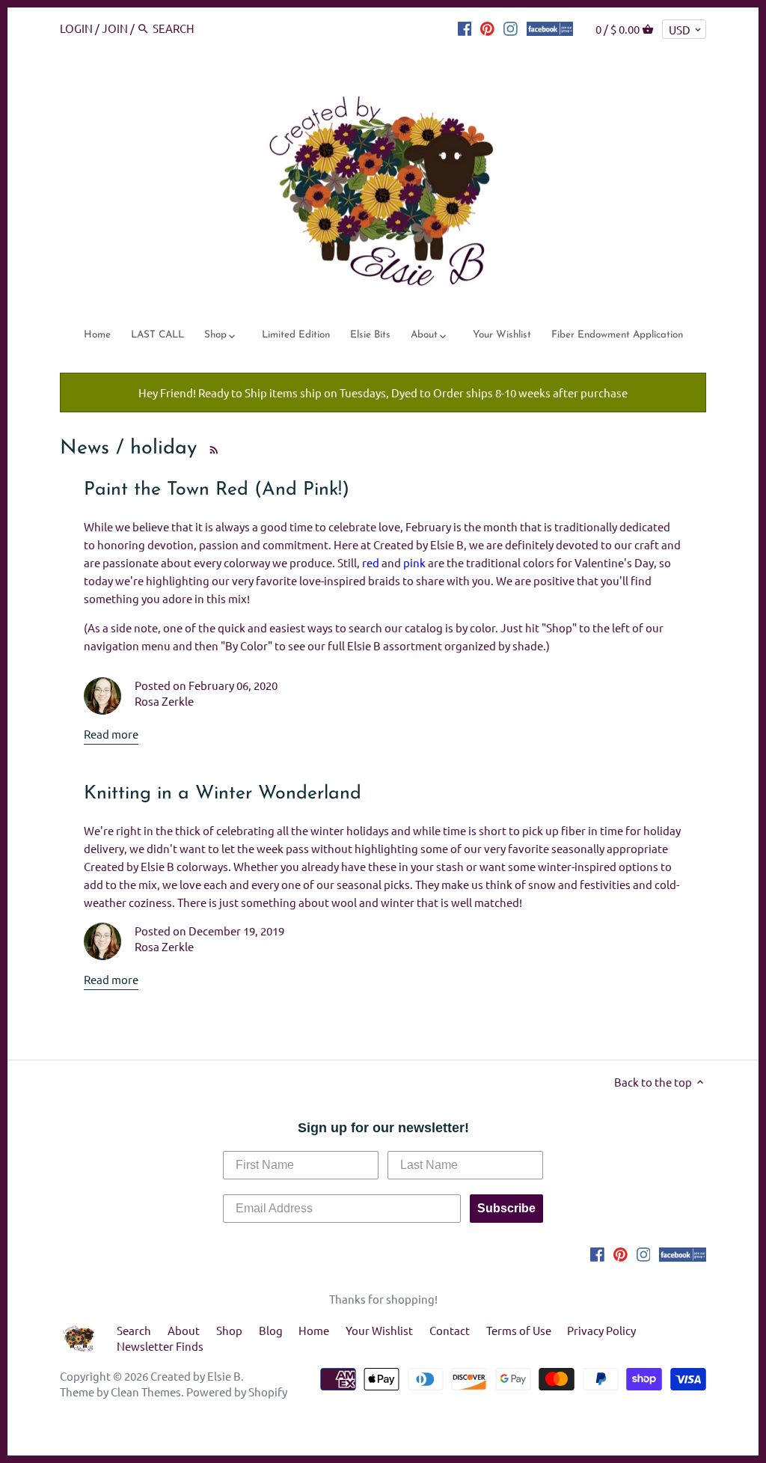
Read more (111, 734)
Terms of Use (518, 1330)
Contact (449, 1330)
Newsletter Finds (160, 1346)
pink (414, 562)
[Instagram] (510, 27)
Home (313, 1330)
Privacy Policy (601, 1330)
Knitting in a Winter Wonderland (222, 793)
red (370, 562)
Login (76, 28)
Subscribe (506, 1208)
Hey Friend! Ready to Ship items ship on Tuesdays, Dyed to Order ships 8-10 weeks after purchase (383, 392)
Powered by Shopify (236, 1391)
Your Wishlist (379, 1330)
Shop (229, 1330)
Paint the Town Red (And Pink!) (216, 489)
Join (115, 28)
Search (134, 1330)
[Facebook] (465, 27)
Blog (271, 1330)
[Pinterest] (487, 27)
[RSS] (211, 449)
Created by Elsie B (195, 1376)
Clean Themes (146, 1391)
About (184, 1330)
